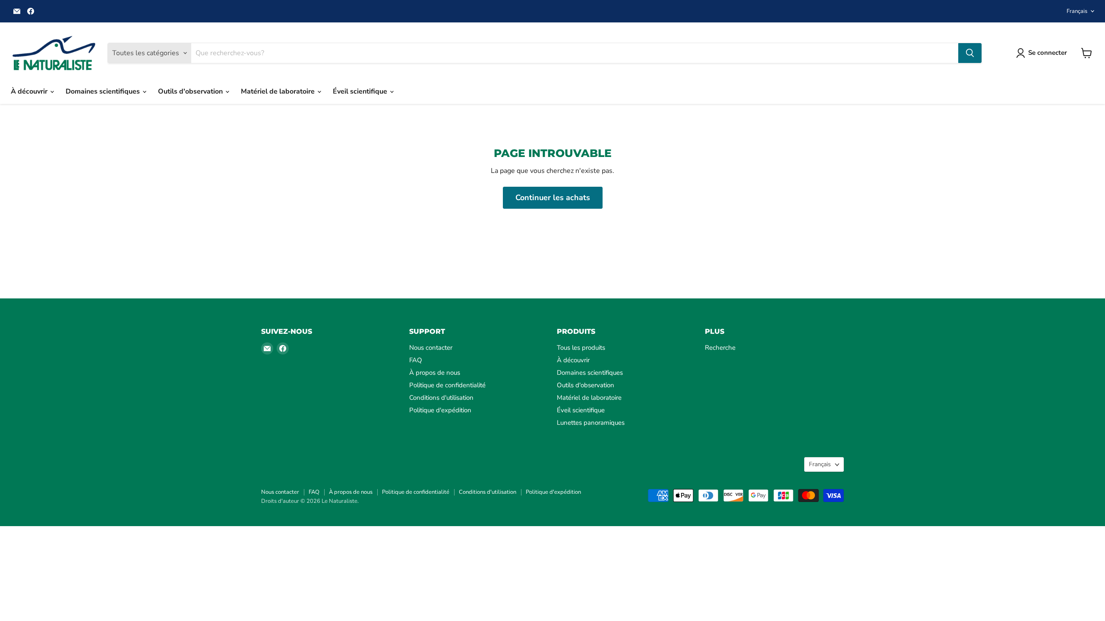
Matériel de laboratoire (278, 91)
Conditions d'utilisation (441, 397)
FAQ (415, 360)
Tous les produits (581, 347)
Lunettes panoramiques (591, 422)
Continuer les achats (552, 197)
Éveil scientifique (361, 91)
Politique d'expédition (440, 410)
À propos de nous (434, 372)
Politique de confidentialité (447, 385)
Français (1077, 11)
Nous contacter (430, 347)
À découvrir (30, 91)
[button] (1043, 53)
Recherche (720, 347)
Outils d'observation (191, 91)
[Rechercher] (970, 53)
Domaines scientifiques (104, 91)
